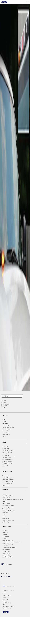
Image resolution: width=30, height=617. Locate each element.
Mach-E (3, 400)
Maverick (4, 406)
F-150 (3, 408)
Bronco (3, 402)
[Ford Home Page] (6, 613)
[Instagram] (9, 576)
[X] (4, 576)
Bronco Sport (5, 404)
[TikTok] (11, 576)
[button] (9, 586)
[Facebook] (1, 576)
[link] (4, 592)
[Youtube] (6, 576)
